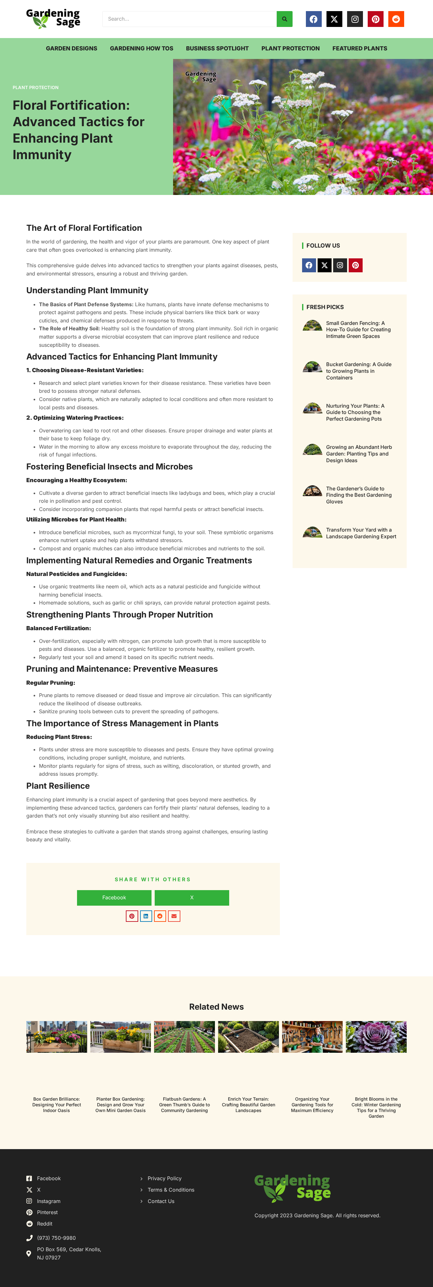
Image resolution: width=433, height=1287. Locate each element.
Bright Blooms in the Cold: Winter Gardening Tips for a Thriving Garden (376, 1107)
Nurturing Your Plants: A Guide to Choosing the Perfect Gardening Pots (355, 412)
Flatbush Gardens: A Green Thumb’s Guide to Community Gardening (184, 1104)
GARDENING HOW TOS (141, 48)
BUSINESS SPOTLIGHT (217, 48)
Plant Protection (36, 87)
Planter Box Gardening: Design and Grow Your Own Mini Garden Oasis (120, 1104)
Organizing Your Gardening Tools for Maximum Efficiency (312, 1104)
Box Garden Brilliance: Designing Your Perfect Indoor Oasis (56, 1104)
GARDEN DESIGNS (71, 48)
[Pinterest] (376, 19)
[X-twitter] (334, 19)
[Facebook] (314, 19)
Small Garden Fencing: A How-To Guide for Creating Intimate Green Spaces (358, 330)
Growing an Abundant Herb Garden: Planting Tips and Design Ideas (359, 453)
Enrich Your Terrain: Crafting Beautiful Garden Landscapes (248, 1104)
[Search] (285, 19)
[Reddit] (396, 19)
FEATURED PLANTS (360, 48)
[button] (114, 898)
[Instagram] (355, 19)
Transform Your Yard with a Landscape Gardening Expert (361, 533)
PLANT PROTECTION (291, 48)
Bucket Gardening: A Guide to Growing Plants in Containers (358, 371)
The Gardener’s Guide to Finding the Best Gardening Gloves (359, 495)
